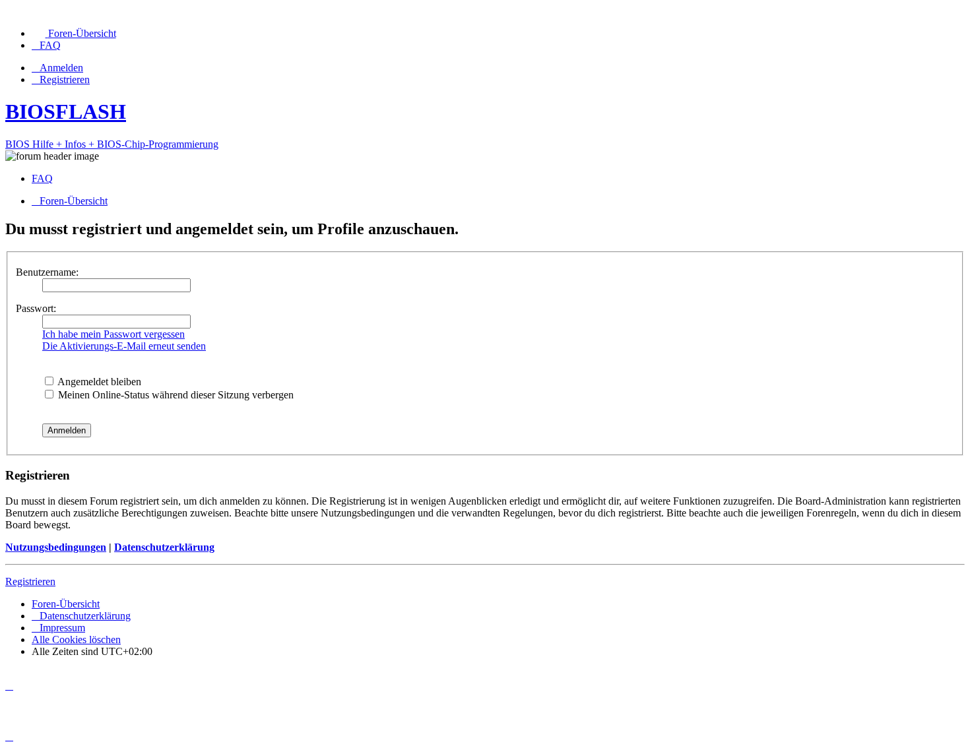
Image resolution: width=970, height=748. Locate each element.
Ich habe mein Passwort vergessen (113, 334)
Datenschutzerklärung (164, 547)
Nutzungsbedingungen (55, 547)
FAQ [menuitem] (42, 178)
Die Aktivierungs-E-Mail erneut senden (124, 346)
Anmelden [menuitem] (61, 67)
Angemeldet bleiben (98, 381)
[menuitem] (74, 33)
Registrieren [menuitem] (65, 79)
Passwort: (36, 308)
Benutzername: (47, 272)
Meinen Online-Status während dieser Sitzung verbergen (174, 394)
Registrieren (30, 581)
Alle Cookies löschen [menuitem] (76, 639)
